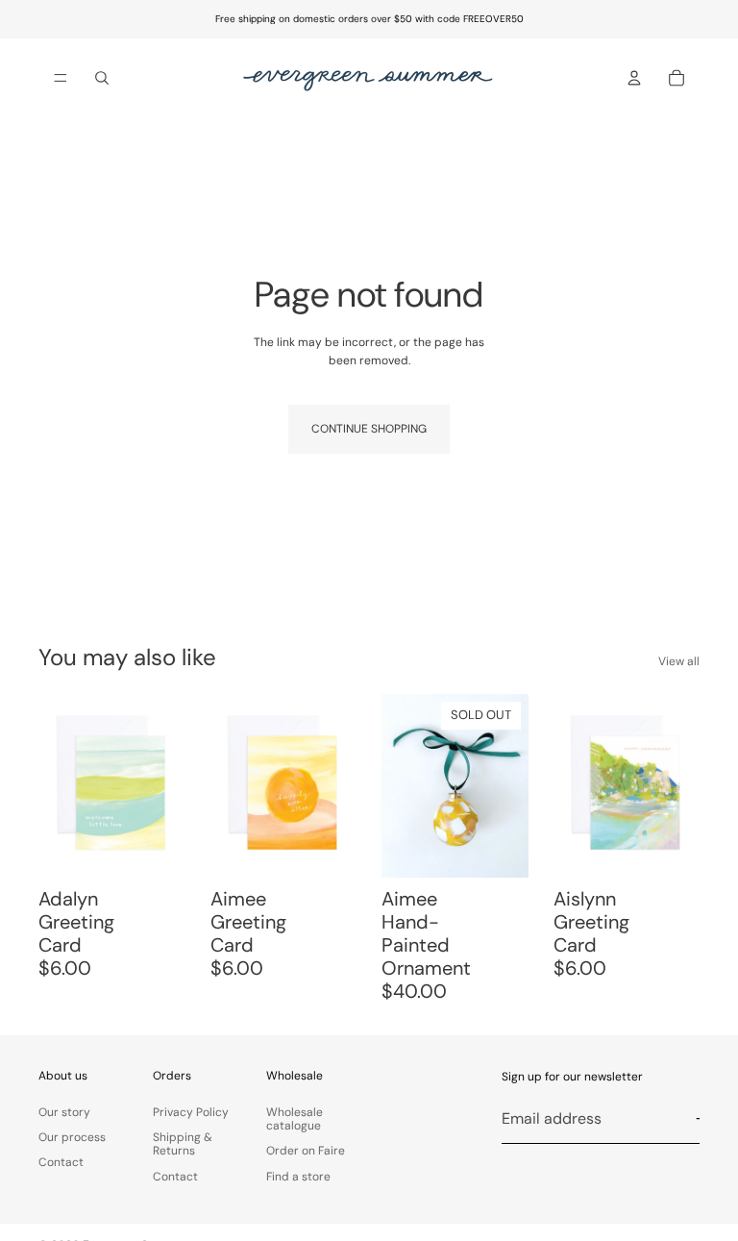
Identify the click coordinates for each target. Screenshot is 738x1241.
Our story (64, 1112)
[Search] (102, 78)
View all (679, 661)
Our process (72, 1137)
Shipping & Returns (182, 1143)
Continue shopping (369, 428)
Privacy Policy (191, 1112)
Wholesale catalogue (294, 1118)
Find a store (298, 1176)
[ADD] (155, 848)
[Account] (634, 78)
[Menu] (60, 78)
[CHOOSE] (326, 848)
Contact (61, 1162)
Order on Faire (305, 1150)
